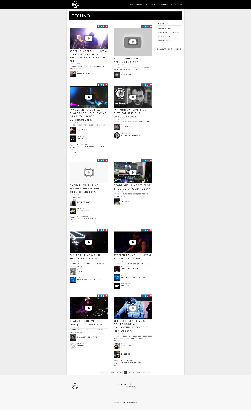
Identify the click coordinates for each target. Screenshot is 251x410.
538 (117, 372)
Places (174, 4)
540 (125, 372)
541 (130, 372)
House (80, 66)
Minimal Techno (76, 68)
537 (112, 372)
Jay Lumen (82, 130)
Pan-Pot (81, 271)
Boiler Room (83, 210)
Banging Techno (76, 266)
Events (154, 4)
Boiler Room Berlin (86, 219)
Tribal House (99, 66)
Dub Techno (118, 69)
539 (121, 372)
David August (83, 202)
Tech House (88, 66)
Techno (73, 66)
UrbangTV (82, 138)
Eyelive (80, 345)
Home (131, 4)
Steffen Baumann (130, 269)
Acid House (132, 336)
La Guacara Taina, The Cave (90, 146)
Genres (139, 4)
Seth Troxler (127, 346)
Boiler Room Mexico (131, 362)
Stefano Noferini (85, 73)
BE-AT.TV (125, 285)
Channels (164, 4)
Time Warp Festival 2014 (89, 279)
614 (144, 372)
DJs (146, 4)
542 (134, 372)
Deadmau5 (126, 201)
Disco (147, 338)
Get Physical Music (130, 135)
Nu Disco (117, 341)
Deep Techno (143, 67)
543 (138, 372)
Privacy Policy (130, 386)
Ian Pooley (126, 127)
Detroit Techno (84, 264)
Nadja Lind (126, 74)
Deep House (132, 67)
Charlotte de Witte (87, 337)
